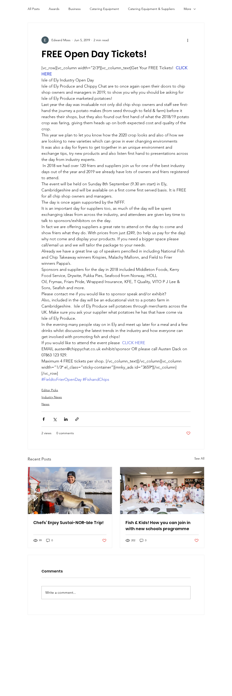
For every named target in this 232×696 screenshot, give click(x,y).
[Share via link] (77, 419)
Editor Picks (49, 390)
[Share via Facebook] (43, 419)
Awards (54, 9)
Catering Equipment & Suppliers (151, 9)
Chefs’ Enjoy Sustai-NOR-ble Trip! (68, 522)
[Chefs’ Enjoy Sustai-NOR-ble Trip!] (70, 490)
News (45, 404)
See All (199, 458)
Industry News (51, 397)
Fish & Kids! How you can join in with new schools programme (158, 526)
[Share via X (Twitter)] (55, 419)
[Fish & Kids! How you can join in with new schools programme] (162, 490)
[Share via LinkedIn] (66, 419)
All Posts (34, 9)
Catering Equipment (104, 9)
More (187, 9)
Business (74, 9)
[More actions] (188, 40)
